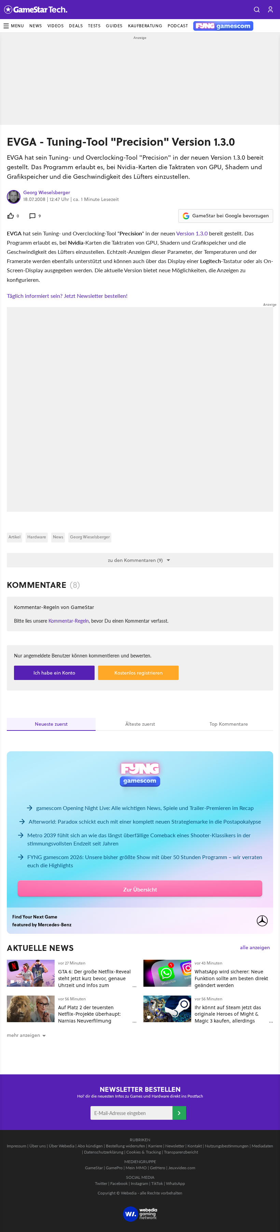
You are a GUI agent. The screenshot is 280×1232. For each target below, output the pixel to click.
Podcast (178, 26)
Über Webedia (61, 1146)
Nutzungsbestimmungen (227, 1146)
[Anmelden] (179, 1113)
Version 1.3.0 (192, 233)
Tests (94, 26)
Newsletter (174, 1146)
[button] (256, 9)
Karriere (155, 1146)
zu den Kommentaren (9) (135, 560)
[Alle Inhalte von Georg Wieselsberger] (13, 197)
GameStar (94, 1168)
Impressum (16, 1146)
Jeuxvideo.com (181, 1168)
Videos (55, 26)
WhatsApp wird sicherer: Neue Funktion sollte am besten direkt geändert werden (231, 978)
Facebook (119, 1183)
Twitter (101, 1183)
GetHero (157, 1168)
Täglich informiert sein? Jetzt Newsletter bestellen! (67, 296)
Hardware (36, 537)
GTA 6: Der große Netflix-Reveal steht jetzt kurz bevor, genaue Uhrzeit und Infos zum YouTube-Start (94, 981)
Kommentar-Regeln (68, 620)
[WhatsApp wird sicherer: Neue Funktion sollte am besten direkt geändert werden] (167, 973)
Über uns (37, 1146)
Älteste (140, 724)
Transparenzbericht (181, 1152)
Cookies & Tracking (143, 1152)
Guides (114, 26)
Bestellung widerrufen (125, 1146)
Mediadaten (262, 1146)
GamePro (114, 1168)
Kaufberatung (145, 26)
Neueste (51, 724)
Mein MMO (136, 1168)
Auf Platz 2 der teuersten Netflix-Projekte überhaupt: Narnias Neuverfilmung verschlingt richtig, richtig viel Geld (92, 1021)
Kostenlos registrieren (138, 672)
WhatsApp (175, 1183)
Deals (76, 26)
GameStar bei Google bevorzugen (230, 215)
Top (229, 724)
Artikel (14, 537)
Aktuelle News (40, 948)
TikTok (157, 1183)
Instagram (139, 1183)
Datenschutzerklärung (103, 1152)
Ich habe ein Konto (54, 672)
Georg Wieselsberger (46, 192)
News (35, 26)
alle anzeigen (255, 947)
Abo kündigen (90, 1146)
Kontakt (194, 1146)
